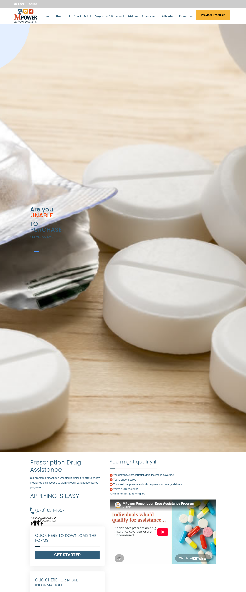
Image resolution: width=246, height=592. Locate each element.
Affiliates (168, 16)
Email (21, 4)
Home (46, 16)
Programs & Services (108, 16)
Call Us (33, 4)
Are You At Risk (79, 16)
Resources (186, 16)
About (60, 16)
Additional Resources (142, 16)
